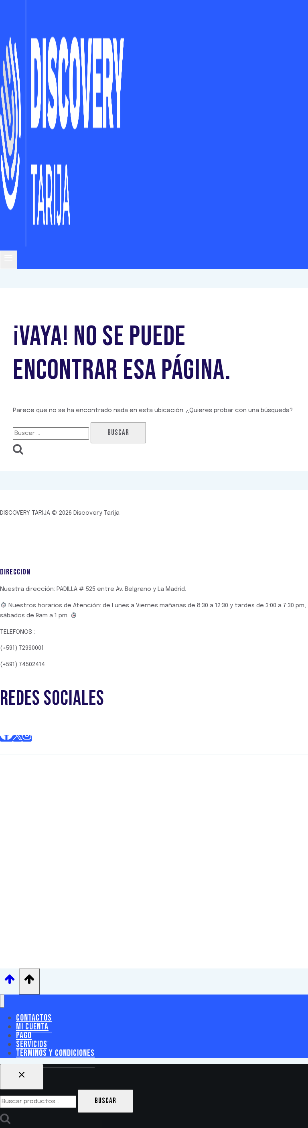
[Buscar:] (52, 433)
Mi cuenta (32, 1026)
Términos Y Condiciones (55, 1053)
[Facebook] (6, 738)
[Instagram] (27, 738)
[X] (17, 738)
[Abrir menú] (8, 260)
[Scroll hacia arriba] (9, 981)
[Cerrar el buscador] (21, 1077)
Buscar (105, 1101)
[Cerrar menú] (2, 1001)
